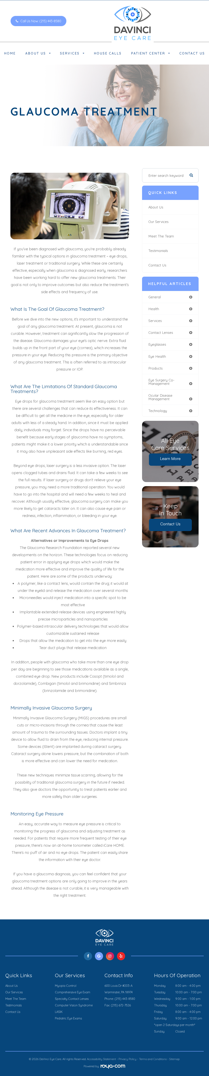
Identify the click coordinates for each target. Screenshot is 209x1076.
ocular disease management (160, 397)
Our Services (158, 221)
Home (10, 53)
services (155, 321)
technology (157, 411)
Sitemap (174, 1059)
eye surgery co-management (161, 382)
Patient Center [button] (148, 53)
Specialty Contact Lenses (72, 999)
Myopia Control (65, 986)
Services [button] (70, 53)
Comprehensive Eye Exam (72, 992)
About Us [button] (35, 53)
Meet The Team (161, 236)
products (155, 368)
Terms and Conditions (153, 1059)
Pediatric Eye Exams (68, 1018)
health (153, 309)
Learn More (170, 458)
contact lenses (160, 332)
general (154, 297)
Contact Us (192, 53)
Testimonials (158, 250)
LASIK (59, 1012)
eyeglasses (157, 344)
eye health (157, 356)
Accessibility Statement (101, 1059)
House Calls (108, 53)
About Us (155, 207)
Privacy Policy (127, 1059)
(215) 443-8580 (125, 999)
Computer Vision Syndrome (74, 1005)
